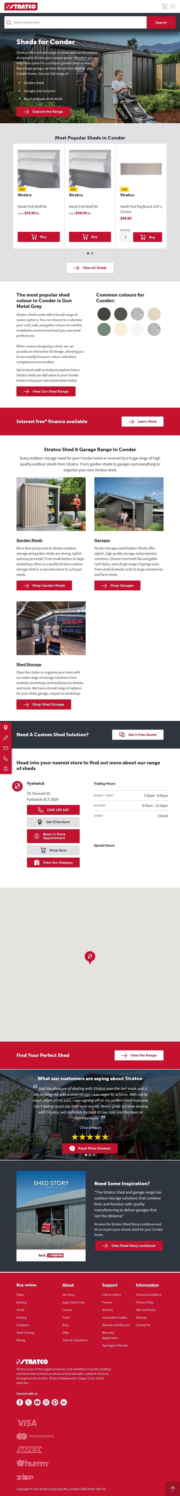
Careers (67, 1310)
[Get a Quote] (6, 738)
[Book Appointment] (6, 768)
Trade (66, 1317)
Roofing (21, 1302)
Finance (107, 1302)
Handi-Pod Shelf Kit (32, 206)
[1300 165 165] (6, 758)
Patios (20, 1295)
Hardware (22, 1325)
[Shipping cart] (164, 7)
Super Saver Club (73, 1302)
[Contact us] (6, 748)
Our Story (68, 1295)
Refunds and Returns (116, 1325)
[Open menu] (173, 6)
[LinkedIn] (63, 1402)
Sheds (20, 1310)
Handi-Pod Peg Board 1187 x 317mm (141, 209)
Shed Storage (28, 664)
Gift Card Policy (146, 1310)
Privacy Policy (145, 1302)
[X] (28, 1402)
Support (109, 1285)
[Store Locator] (6, 727)
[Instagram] (46, 1402)
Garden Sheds (29, 540)
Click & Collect (111, 1295)
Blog (65, 1325)
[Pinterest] (55, 1402)
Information (147, 1285)
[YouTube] (37, 1402)
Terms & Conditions (149, 1295)
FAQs (65, 1333)
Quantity (125, 230)
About (68, 1285)
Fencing (21, 1317)
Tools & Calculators (75, 1340)
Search (161, 22)
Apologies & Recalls (115, 1345)
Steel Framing (25, 1333)
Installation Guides (114, 1317)
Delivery (107, 1310)
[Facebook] (19, 1402)
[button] (90, 957)
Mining (20, 1340)
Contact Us (143, 1325)
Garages (102, 540)
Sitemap (141, 1317)
